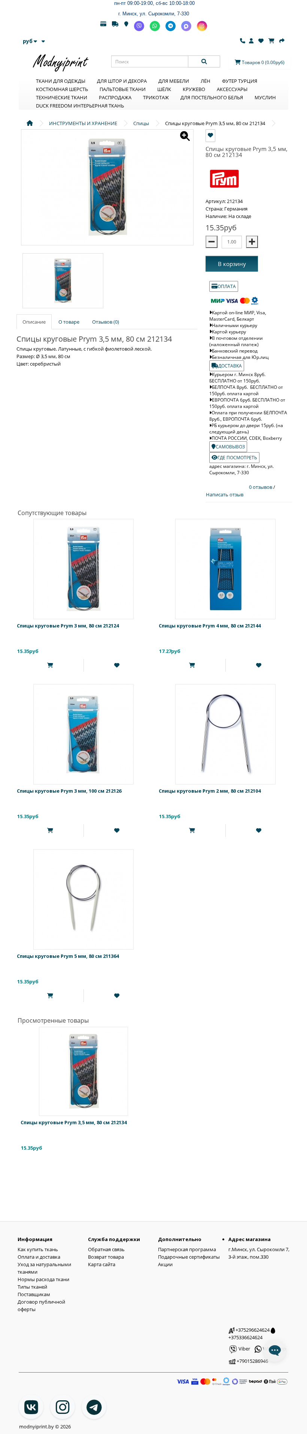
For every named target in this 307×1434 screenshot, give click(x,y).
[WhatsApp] (155, 26)
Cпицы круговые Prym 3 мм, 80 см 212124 (68, 625)
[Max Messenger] (186, 26)
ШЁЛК (164, 89)
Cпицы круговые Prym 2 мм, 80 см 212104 (210, 790)
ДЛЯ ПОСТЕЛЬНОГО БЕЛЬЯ (211, 97)
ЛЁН (205, 81)
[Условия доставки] (115, 26)
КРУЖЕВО (194, 89)
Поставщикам (34, 1294)
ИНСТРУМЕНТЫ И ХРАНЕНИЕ (83, 123)
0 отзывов (261, 487)
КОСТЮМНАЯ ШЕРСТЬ (62, 89)
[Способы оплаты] (103, 26)
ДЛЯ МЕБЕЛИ (173, 81)
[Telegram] (170, 26)
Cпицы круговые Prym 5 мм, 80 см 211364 (68, 956)
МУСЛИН (265, 97)
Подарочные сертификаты (189, 1256)
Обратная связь (106, 1249)
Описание (34, 321)
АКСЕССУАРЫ (232, 89)
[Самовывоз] (126, 26)
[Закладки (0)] (261, 40)
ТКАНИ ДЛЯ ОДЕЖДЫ (60, 81)
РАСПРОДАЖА (115, 97)
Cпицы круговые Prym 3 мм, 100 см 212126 (69, 790)
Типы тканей (32, 1286)
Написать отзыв (224, 494)
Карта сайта (101, 1264)
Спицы (141, 123)
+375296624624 (252, 1329)
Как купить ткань (38, 1249)
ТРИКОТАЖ (156, 97)
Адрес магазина (249, 1239)
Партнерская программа (187, 1249)
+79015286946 (251, 1361)
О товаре (68, 321)
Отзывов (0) (105, 321)
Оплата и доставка (39, 1256)
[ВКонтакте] (31, 1406)
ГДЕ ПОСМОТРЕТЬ (237, 457)
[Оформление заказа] (282, 40)
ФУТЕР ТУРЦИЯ (239, 81)
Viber (243, 1348)
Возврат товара (106, 1256)
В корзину (232, 263)
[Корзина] (271, 40)
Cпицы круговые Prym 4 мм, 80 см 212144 (210, 625)
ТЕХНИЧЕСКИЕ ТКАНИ (61, 97)
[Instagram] (202, 26)
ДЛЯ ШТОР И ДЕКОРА (122, 81)
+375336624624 (245, 1337)
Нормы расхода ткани (43, 1279)
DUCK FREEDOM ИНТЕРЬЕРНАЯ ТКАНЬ (80, 105)
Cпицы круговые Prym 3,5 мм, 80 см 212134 (74, 1122)
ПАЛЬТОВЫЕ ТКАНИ (123, 89)
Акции (165, 1264)
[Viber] (139, 26)
